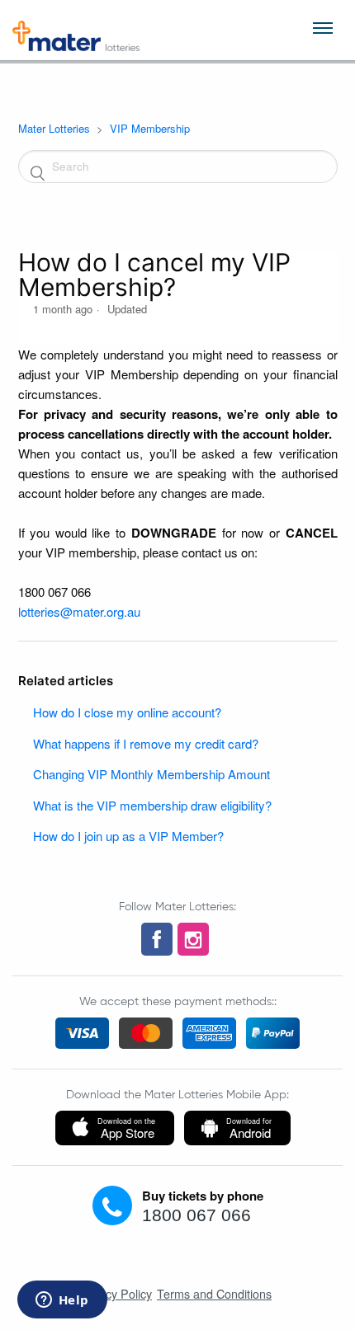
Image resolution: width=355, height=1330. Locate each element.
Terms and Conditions (214, 1293)
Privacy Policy (115, 1293)
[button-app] (114, 1128)
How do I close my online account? (127, 712)
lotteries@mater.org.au (79, 611)
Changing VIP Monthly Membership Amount (151, 773)
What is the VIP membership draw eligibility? (152, 805)
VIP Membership (150, 128)
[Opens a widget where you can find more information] (62, 1301)
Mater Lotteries (54, 128)
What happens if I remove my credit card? (145, 743)
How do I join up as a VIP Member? (128, 835)
